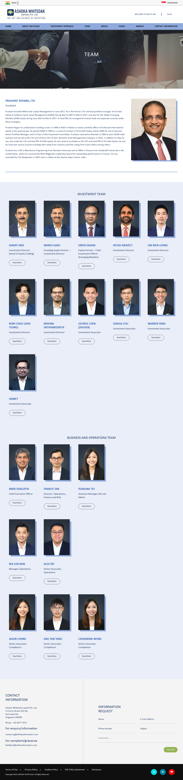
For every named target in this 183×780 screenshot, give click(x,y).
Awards (140, 26)
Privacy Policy (31, 770)
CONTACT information (166, 26)
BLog (169, 14)
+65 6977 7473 (20, 723)
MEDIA (104, 26)
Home (8, 26)
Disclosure (96, 770)
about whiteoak (31, 26)
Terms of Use (11, 770)
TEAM (87, 26)
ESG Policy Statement (75, 770)
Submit (171, 749)
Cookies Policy (51, 770)
